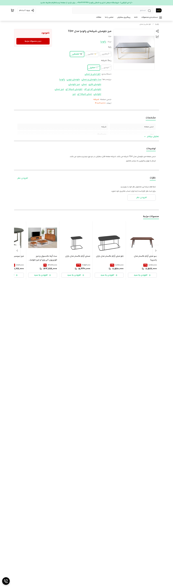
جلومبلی (97, 94)
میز (74, 94)
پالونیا (157, 24)
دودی (106, 67)
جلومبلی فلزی (95, 84)
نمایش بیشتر (153, 136)
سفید (92, 67)
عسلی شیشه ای (84, 94)
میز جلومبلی (74, 84)
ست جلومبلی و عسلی (91, 79)
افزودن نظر (22, 178)
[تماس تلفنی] (6, 581)
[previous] (156, 250)
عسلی (84, 84)
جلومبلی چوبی (73, 79)
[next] (17, 250)
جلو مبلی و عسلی (145, 24)
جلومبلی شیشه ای (74, 89)
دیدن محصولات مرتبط (33, 41)
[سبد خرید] (12, 10)
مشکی (75, 54)
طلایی (90, 54)
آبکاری (105, 54)
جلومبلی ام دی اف (92, 89)
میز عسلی (59, 89)
